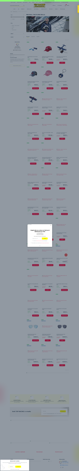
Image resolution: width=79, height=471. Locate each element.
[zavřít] (78, 0)
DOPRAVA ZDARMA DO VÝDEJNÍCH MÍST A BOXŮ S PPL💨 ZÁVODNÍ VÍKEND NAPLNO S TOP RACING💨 (39, 0)
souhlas (14, 462)
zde (18, 469)
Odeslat (45, 238)
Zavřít (40, 245)
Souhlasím (18, 466)
